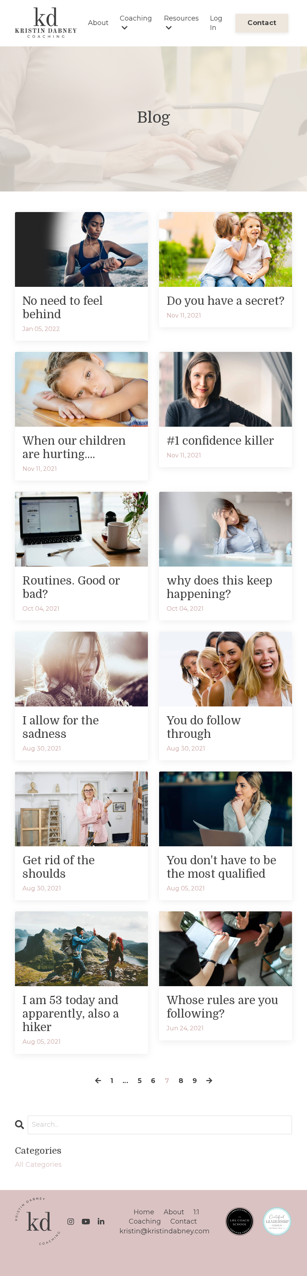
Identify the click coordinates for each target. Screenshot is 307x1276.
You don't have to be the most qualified (221, 867)
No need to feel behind (62, 308)
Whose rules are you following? (222, 1007)
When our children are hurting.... (74, 448)
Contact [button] (261, 23)
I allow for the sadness (60, 727)
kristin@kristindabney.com (164, 1231)
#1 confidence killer (220, 441)
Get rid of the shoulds (58, 867)
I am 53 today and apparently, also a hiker (70, 1014)
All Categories (38, 1164)
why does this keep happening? (220, 587)
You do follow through (204, 727)
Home (144, 1212)
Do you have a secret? (226, 301)
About (98, 23)
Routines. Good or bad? (71, 587)
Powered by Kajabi (267, 1257)
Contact (183, 1221)
